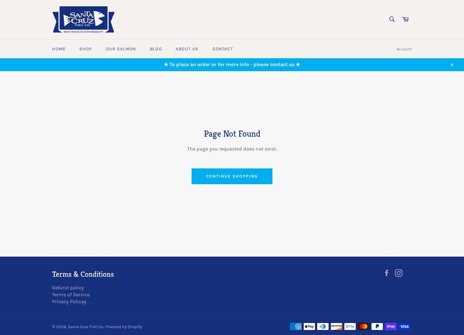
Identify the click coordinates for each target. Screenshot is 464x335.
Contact (222, 49)
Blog (156, 49)
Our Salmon (121, 49)
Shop (85, 49)
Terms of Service (71, 295)
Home (58, 49)
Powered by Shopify (123, 326)
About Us (187, 49)
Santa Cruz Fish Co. (86, 326)
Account (404, 49)
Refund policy (68, 288)
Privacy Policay (69, 301)
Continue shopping (232, 176)
